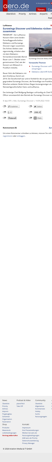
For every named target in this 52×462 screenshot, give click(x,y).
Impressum (26, 428)
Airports (44, 13)
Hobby (37, 411)
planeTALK (21, 403)
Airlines (32, 13)
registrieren (7, 136)
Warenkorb (6, 430)
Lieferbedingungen (9, 433)
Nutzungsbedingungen (30, 435)
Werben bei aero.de (29, 433)
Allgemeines (39, 406)
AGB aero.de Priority (29, 438)
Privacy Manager (28, 443)
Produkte (5, 428)
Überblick (10, 13)
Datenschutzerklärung (30, 440)
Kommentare (40, 409)
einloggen (21, 136)
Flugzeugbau (7, 414)
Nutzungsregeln (41, 416)
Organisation (7, 419)
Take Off (20, 406)
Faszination (6, 422)
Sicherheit (6, 416)
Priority (22, 13)
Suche (37, 414)
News (41, 9)
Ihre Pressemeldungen (30, 430)
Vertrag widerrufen (10, 435)
